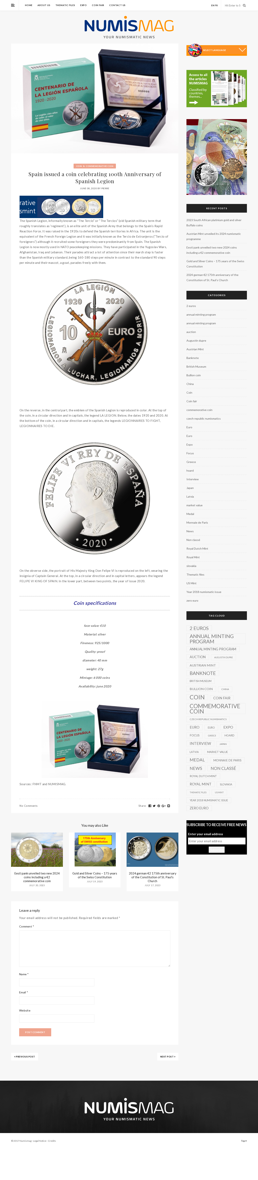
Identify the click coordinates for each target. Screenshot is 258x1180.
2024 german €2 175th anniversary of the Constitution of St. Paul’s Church (152, 877)
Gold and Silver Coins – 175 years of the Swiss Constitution (94, 875)
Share (142, 805)
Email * (23, 992)
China (190, 384)
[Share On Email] (168, 806)
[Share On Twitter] (154, 806)
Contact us (117, 5)
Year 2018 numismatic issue (203, 592)
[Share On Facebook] (150, 806)
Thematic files (65, 5)
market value (194, 505)
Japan (190, 488)
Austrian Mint (195, 349)
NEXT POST (167, 1056)
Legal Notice (39, 1140)
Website (24, 1010)
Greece (191, 462)
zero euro (192, 600)
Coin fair (98, 5)
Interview (192, 479)
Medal (190, 514)
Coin (79, 166)
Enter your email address (205, 834)
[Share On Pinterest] (158, 806)
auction (191, 332)
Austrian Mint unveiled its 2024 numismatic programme (213, 236)
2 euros (191, 306)
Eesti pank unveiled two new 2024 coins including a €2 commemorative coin (37, 877)
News (190, 531)
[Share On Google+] (164, 806)
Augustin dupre (196, 340)
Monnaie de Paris (197, 522)
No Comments (29, 805)
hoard (190, 470)
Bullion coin (193, 375)
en (212, 5)
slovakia (191, 566)
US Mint (191, 583)
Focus (190, 453)
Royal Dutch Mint (197, 548)
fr (216, 5)
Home (28, 5)
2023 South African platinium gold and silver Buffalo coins (213, 222)
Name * (24, 974)
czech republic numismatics (203, 418)
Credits (52, 1140)
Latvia (190, 496)
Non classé (193, 540)
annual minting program (201, 314)
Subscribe (216, 849)
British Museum (196, 366)
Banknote (192, 358)
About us (43, 5)
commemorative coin (99, 166)
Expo (83, 5)
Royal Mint (193, 557)
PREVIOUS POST (25, 1056)
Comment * (26, 926)
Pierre (105, 188)
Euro (189, 427)
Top (243, 1140)
